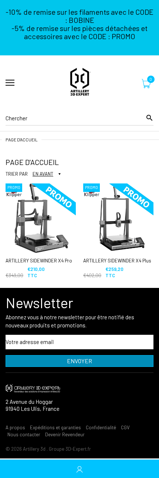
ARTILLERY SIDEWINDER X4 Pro (39, 261)
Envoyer (79, 360)
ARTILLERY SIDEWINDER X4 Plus (117, 261)
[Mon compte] (79, 469)
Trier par (17, 174)
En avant (43, 174)
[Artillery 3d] (79, 83)
